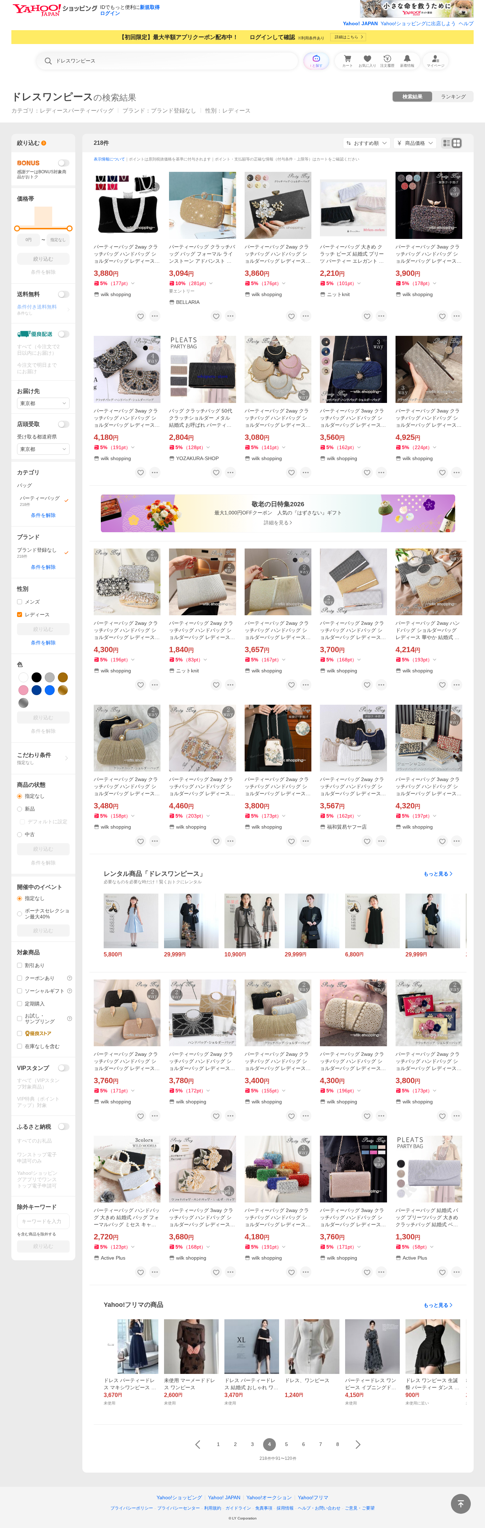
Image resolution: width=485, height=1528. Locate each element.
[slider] (17, 228)
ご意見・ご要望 (360, 1508)
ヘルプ (466, 23)
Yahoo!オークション (269, 1497)
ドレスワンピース (52, 96)
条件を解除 (43, 515)
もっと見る (436, 874)
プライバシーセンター (178, 1508)
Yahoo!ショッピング (179, 1497)
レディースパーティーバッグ (77, 111)
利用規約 (212, 1508)
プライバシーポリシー (131, 1508)
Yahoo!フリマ (313, 1497)
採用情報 (285, 1508)
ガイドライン (238, 1508)
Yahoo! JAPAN (360, 23)
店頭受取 (28, 424)
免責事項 (263, 1508)
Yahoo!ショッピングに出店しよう (418, 23)
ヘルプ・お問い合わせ (319, 1508)
